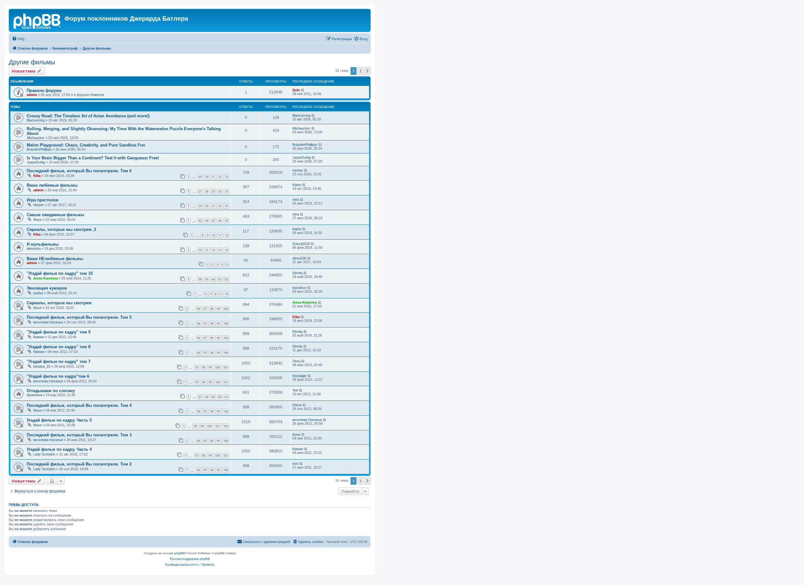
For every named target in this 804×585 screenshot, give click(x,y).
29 (213, 191)
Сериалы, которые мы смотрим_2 (61, 229)
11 (219, 235)
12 (226, 235)
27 (200, 191)
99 (218, 309)
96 (198, 309)
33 (226, 206)
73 (226, 177)
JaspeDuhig (36, 162)
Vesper (38, 205)
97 (205, 309)
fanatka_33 (41, 366)
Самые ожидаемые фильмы (55, 214)
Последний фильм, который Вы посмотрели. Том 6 (79, 170)
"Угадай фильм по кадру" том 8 (58, 346)
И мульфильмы (43, 244)
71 (213, 177)
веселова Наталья (48, 322)
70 (206, 177)
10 (213, 235)
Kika (37, 176)
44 (206, 221)
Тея (295, 390)
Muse (37, 219)
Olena (297, 405)
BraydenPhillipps (39, 149)
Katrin (296, 185)
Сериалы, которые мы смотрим (59, 302)
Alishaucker (36, 138)
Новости (97, 95)
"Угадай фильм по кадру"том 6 (58, 376)
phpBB (179, 553)
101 (225, 367)
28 (206, 191)
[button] (367, 71)
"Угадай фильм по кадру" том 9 (58, 332)
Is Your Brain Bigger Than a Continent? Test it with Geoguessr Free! (93, 158)
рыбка (38, 293)
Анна (296, 434)
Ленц (296, 361)
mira (295, 199)
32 (219, 206)
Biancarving (36, 120)
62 (226, 279)
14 (226, 250)
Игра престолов (42, 200)
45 (213, 221)
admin (32, 95)
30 (219, 191)
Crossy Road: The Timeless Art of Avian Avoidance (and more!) (88, 116)
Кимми (38, 337)
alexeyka (34, 248)
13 (219, 250)
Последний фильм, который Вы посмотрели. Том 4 (79, 405)
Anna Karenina (45, 278)
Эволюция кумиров (47, 288)
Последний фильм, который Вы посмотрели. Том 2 (79, 464)
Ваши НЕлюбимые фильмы (55, 258)
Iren (295, 463)
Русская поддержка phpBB (190, 559)
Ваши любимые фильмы (52, 185)
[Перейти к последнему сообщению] (303, 90)
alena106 (299, 258)
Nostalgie (299, 376)
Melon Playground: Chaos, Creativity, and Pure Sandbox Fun (86, 145)
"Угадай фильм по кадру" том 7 (58, 361)
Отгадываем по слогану (51, 390)
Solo (296, 90)
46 (219, 221)
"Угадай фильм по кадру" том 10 (60, 273)
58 (200, 279)
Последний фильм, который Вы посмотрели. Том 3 (79, 435)
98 (211, 309)
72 (219, 177)
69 (200, 177)
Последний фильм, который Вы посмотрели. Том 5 (79, 317)
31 (226, 191)
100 (225, 309)
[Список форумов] (37, 20)
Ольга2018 (301, 244)
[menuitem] (18, 39)
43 (200, 221)
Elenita (297, 273)
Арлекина (34, 395)
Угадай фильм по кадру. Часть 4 (59, 449)
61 (219, 279)
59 (206, 279)
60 (213, 279)
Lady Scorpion (44, 454)
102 (225, 426)
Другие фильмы (32, 62)
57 (200, 397)
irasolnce (299, 288)
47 (226, 221)
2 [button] (360, 71)
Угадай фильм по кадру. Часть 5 (59, 420)
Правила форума (44, 90)
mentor (297, 170)
